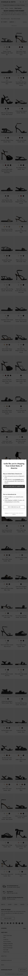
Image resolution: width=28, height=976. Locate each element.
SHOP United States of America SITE (14, 486)
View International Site (14, 507)
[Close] (25, 461)
